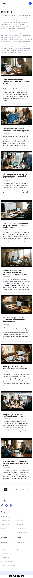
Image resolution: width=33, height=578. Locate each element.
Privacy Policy (5, 520)
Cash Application (21, 528)
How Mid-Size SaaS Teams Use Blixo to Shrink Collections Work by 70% (15, 463)
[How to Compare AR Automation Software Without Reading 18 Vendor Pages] (16, 210)
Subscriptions (20, 517)
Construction (5, 542)
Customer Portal (21, 532)
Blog (17, 550)
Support (3, 528)
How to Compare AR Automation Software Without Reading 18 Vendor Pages (15, 225)
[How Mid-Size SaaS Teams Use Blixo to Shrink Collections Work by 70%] (16, 448)
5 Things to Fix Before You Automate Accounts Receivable (15, 368)
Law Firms (4, 550)
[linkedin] (22, 576)
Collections (19, 524)
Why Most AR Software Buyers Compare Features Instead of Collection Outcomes (15, 176)
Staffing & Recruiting (7, 561)
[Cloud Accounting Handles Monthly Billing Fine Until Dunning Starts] (16, 66)
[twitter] (14, 576)
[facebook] (18, 576)
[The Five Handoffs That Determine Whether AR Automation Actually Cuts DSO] (16, 257)
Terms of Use (5, 524)
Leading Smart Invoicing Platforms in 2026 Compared (14, 415)
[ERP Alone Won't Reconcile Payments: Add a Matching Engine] (16, 115)
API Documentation (22, 546)
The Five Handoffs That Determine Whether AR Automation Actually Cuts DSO (15, 272)
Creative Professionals (8, 565)
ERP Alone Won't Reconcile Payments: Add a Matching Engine (16, 130)
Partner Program (6, 517)
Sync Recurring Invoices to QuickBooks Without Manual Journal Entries (14, 320)
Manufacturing (5, 546)
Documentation (21, 542)
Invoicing (19, 520)
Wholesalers (5, 557)
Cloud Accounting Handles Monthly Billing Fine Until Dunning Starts (16, 81)
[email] (10, 576)
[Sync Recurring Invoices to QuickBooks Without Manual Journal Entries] (16, 304)
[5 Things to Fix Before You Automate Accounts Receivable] (16, 353)
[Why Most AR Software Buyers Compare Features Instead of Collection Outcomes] (16, 161)
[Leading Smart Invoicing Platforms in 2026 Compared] (16, 401)
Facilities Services (6, 553)
